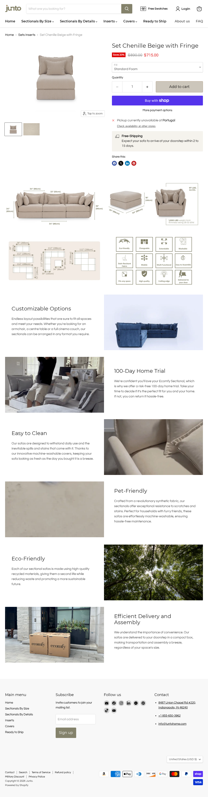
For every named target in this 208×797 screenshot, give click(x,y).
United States (183, 759)
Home (10, 21)
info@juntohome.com (172, 723)
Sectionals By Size (36, 21)
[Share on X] (120, 163)
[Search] (126, 8)
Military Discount (14, 776)
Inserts (109, 21)
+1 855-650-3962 (169, 715)
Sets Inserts (26, 34)
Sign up (66, 732)
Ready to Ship (154, 21)
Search (23, 772)
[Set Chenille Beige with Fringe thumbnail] (13, 129)
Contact (9, 772)
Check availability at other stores (136, 126)
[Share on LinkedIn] (127, 163)
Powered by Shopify (16, 785)
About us (182, 21)
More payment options (157, 110)
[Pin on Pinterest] (133, 163)
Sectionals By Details (78, 21)
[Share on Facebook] (114, 163)
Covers (129, 21)
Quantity (117, 77)
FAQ (199, 21)
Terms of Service (41, 772)
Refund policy (63, 772)
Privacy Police (37, 776)
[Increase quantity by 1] (147, 86)
